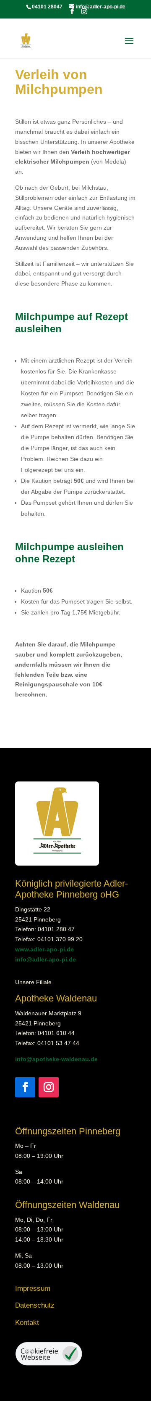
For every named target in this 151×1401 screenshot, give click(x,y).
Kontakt (27, 1323)
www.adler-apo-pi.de (44, 949)
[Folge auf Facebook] (25, 1087)
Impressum (32, 1288)
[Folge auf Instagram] (49, 1087)
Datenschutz (35, 1305)
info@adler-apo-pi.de (45, 959)
